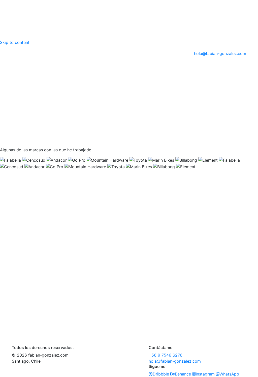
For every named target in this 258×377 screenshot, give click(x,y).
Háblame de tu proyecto (35, 311)
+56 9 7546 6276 (165, 355)
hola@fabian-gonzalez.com (220, 53)
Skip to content (14, 42)
